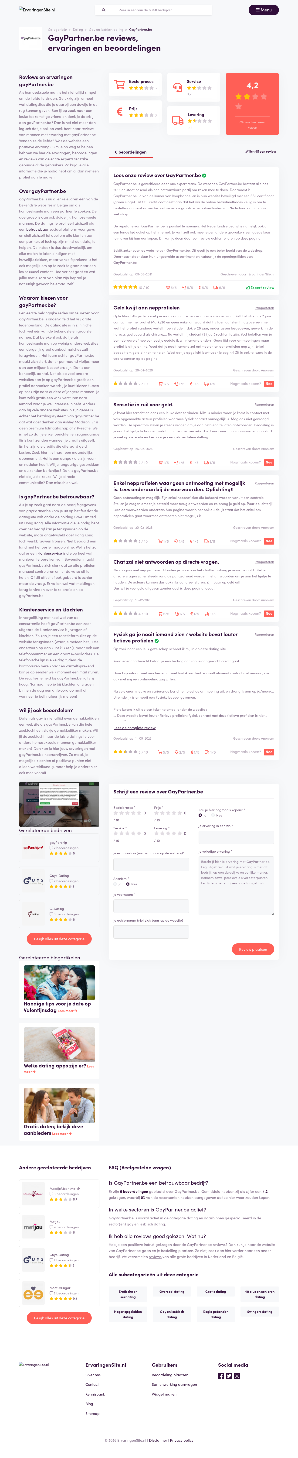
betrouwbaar (37, 229)
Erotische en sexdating (128, 1294)
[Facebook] (221, 1375)
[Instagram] (237, 1375)
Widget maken (164, 1393)
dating (192, 1217)
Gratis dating (215, 1291)
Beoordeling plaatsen (170, 1374)
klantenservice (49, 553)
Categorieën (57, 29)
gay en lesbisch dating (146, 1223)
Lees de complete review (135, 727)
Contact (92, 1384)
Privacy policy (181, 1440)
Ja (120, 884)
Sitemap (92, 1413)
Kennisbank (95, 1393)
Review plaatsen (253, 949)
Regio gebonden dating (215, 1314)
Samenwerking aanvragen (174, 1384)
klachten (72, 609)
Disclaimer (158, 1440)
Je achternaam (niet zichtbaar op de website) (148, 920)
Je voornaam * (124, 894)
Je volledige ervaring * (215, 851)
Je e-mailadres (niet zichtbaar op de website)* (148, 853)
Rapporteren (264, 307)
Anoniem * (121, 878)
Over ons (93, 1374)
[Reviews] (37, 10)
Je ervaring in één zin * (216, 825)
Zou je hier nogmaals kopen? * (222, 809)
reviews (155, 1256)
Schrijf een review (262, 151)
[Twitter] (229, 1375)
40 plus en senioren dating (259, 1294)
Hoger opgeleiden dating (128, 1314)
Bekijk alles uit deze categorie (59, 938)
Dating (78, 29)
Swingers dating (259, 1311)
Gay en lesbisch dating (106, 29)
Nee (134, 884)
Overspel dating (171, 1291)
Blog (89, 1403)
